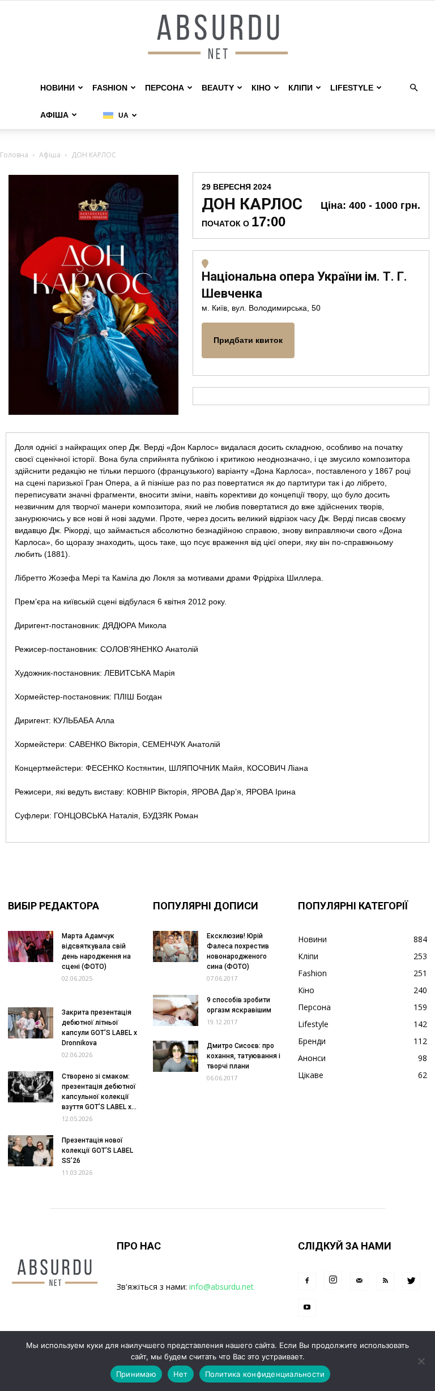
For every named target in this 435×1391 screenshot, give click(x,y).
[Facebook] (307, 1281)
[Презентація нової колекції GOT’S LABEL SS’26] (30, 1150)
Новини (57, 87)
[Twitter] (411, 1281)
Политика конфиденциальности (265, 1374)
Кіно (261, 87)
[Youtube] (307, 1308)
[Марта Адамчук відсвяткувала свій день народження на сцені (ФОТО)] (30, 946)
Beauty (218, 87)
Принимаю (136, 1374)
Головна (14, 155)
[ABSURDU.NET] (217, 38)
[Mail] (359, 1281)
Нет (180, 1374)
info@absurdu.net (221, 1286)
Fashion (109, 87)
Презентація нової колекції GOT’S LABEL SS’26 (97, 1150)
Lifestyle (351, 87)
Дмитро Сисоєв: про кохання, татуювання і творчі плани (243, 1056)
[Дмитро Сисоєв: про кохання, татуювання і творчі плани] (175, 1056)
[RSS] (385, 1281)
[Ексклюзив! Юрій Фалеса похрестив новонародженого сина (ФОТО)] (175, 946)
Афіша (54, 114)
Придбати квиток (248, 340)
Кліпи (300, 87)
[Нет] (421, 1361)
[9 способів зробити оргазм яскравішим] (175, 1010)
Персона (164, 87)
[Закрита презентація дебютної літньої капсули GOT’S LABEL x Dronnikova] (30, 1022)
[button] (413, 88)
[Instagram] (333, 1281)
